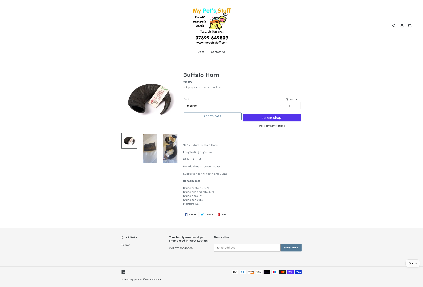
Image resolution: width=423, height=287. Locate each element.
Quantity (291, 99)
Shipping (188, 87)
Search (125, 245)
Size (186, 99)
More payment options (272, 125)
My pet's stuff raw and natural (145, 279)
